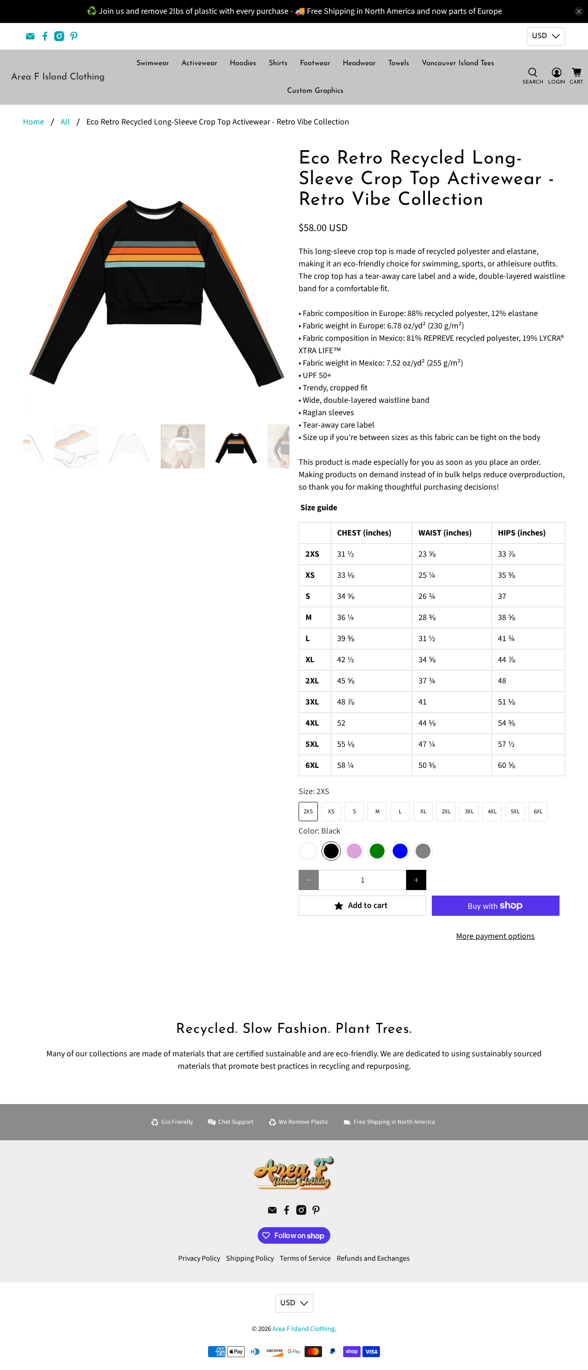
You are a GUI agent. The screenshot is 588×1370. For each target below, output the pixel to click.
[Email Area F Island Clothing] (30, 36)
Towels (398, 63)
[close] (578, 11)
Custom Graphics (315, 91)
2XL (446, 811)
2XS (308, 811)
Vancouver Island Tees (458, 63)
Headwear (359, 63)
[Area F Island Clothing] (294, 1173)
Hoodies (243, 63)
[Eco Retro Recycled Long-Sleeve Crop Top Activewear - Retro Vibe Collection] (156, 282)
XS (331, 811)
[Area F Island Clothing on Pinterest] (74, 36)
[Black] (331, 851)
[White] (308, 851)
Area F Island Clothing (58, 77)
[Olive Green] (377, 851)
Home (33, 122)
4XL (492, 811)
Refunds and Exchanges (373, 1258)
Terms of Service (305, 1258)
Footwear (315, 63)
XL (423, 811)
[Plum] (354, 851)
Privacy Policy (199, 1258)
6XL (538, 811)
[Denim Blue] (400, 851)
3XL (469, 811)
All (65, 122)
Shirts (278, 63)
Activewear (199, 63)
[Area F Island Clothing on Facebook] (45, 36)
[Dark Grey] (423, 851)
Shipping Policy (250, 1258)
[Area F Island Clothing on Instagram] (59, 36)
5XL (515, 811)
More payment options (495, 936)
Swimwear (152, 63)
